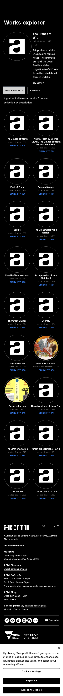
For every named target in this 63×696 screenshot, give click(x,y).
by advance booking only (34, 606)
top (53, 526)
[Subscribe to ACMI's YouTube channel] (12, 620)
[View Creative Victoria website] (21, 636)
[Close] (59, 648)
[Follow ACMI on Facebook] (7, 620)
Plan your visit (11, 539)
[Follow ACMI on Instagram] (24, 620)
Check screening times (15, 569)
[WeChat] (29, 620)
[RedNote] (35, 620)
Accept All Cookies (31, 690)
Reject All (31, 681)
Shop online (10, 600)
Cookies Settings (31, 672)
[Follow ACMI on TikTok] (18, 620)
